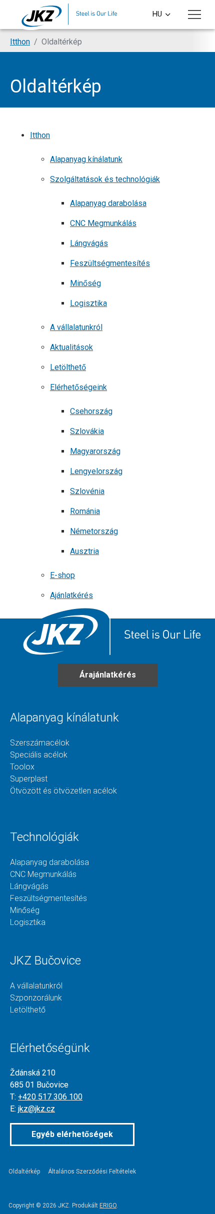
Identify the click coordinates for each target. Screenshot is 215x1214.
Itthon (40, 135)
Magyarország (95, 451)
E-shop (62, 575)
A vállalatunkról (76, 327)
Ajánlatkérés (71, 595)
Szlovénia (87, 491)
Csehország (91, 411)
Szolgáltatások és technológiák (105, 179)
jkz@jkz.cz (36, 1109)
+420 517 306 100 (50, 1097)
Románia (85, 511)
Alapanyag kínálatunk (86, 159)
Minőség (85, 283)
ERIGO (108, 1205)
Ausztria (84, 551)
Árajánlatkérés (108, 675)
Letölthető (68, 367)
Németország (94, 531)
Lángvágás (89, 243)
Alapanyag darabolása (108, 203)
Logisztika (88, 303)
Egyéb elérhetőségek (72, 1134)
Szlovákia (87, 431)
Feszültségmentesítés (110, 263)
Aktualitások (71, 347)
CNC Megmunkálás (103, 223)
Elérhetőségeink (78, 387)
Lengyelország (96, 471)
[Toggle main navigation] (194, 14)
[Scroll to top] (193, 1192)
